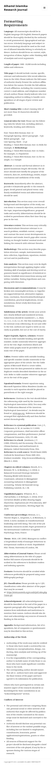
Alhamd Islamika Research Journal (16, 7)
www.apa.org (19, 413)
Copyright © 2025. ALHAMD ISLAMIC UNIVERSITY (22, 762)
